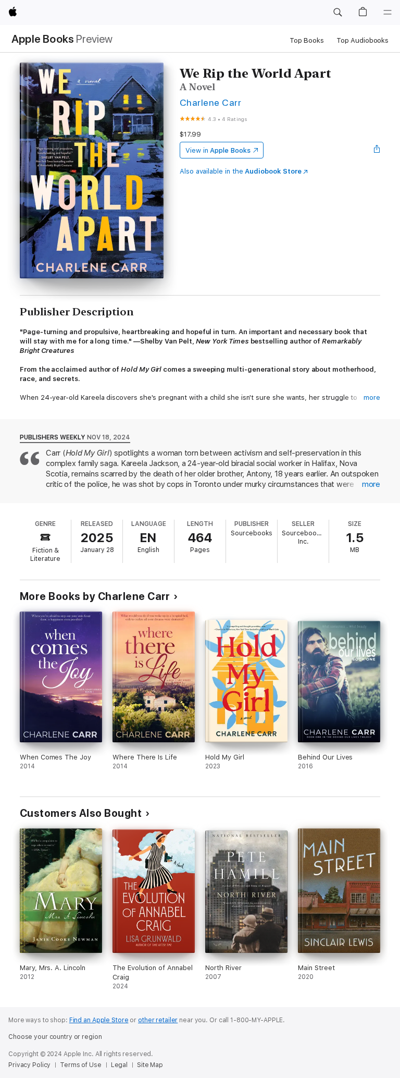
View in (218, 150)
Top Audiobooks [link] (362, 40)
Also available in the (241, 171)
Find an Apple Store (99, 1020)
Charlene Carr (210, 102)
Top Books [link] (307, 40)
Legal (119, 1065)
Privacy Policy (29, 1065)
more (372, 397)
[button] (337, 12)
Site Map (150, 1065)
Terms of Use (81, 1065)
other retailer (158, 1020)
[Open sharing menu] (377, 150)
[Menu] (387, 12)
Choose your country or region (55, 1036)
